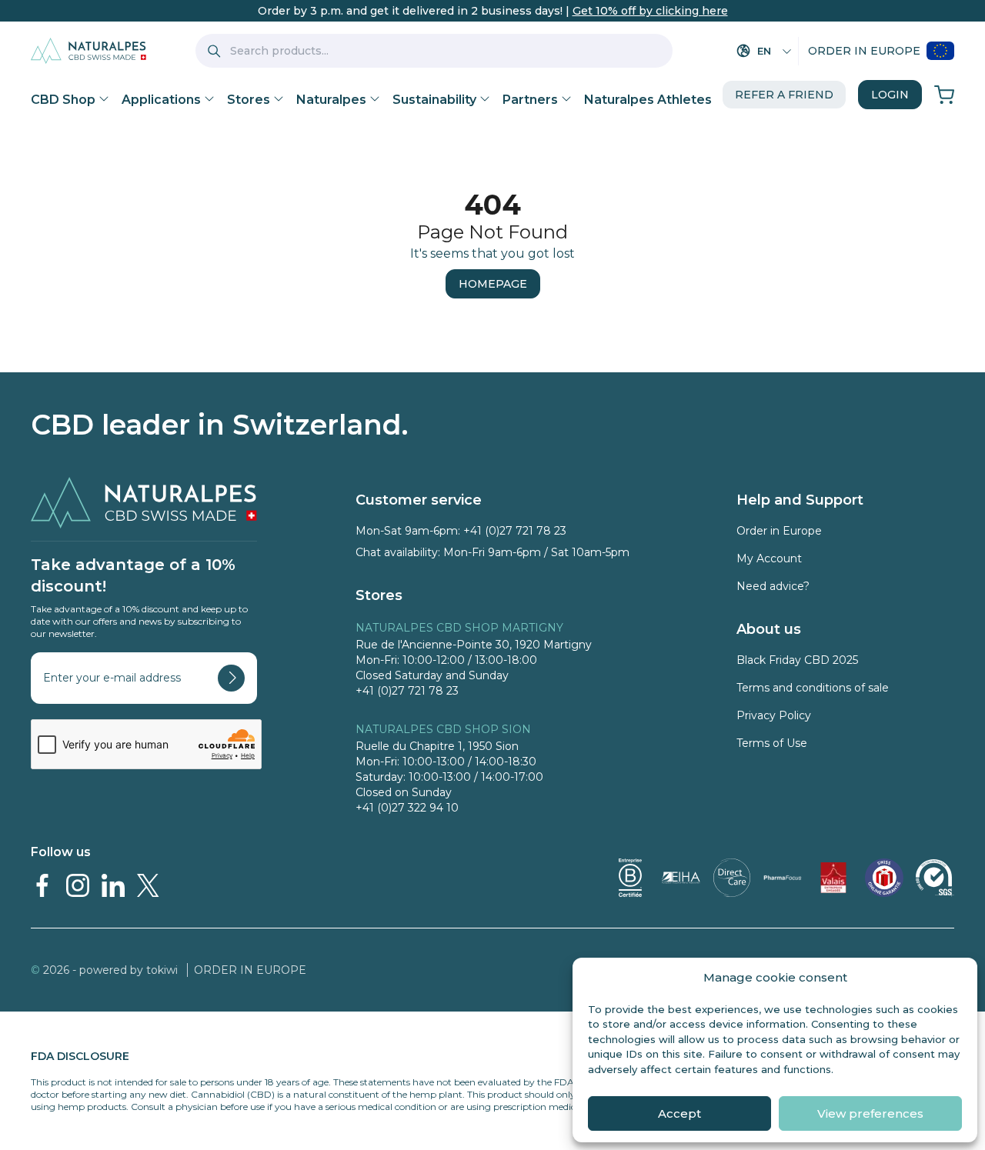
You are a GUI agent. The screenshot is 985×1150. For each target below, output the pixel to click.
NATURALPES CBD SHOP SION (443, 729)
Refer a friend (784, 95)
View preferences (870, 1113)
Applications (161, 99)
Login (890, 95)
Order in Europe (864, 51)
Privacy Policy (773, 715)
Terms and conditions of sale (812, 688)
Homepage (493, 284)
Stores (248, 99)
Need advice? (773, 586)
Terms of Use (771, 743)
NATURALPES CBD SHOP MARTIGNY (459, 628)
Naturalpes (331, 99)
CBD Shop (63, 99)
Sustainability (434, 99)
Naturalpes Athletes (648, 99)
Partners (530, 99)
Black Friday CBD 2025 (797, 660)
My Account (769, 558)
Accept (679, 1113)
